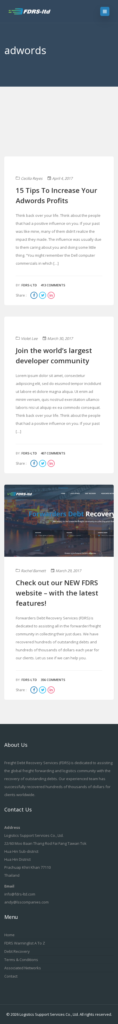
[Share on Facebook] (34, 296)
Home (9, 934)
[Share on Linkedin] (51, 296)
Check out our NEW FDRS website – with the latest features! (57, 593)
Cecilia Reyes (31, 178)
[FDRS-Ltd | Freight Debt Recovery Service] (35, 11)
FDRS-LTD (29, 285)
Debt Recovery (17, 951)
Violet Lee (29, 338)
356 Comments (53, 680)
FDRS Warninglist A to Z (24, 943)
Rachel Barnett (33, 570)
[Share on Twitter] (43, 296)
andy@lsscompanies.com (26, 902)
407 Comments (53, 453)
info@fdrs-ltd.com (19, 894)
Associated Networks (22, 967)
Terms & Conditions (21, 959)
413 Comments (53, 285)
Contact (10, 976)
